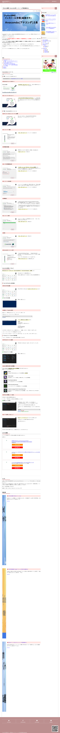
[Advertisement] (21, 53)
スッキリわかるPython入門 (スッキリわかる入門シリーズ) (23, 462)
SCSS (45, 50)
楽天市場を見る (17, 447)
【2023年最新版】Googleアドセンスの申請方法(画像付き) (18, 569)
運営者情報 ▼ (54, 1)
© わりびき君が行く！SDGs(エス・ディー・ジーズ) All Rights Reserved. (14, 732)
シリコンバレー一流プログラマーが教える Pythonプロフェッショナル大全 (26, 452)
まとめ (4, 66)
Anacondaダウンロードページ (16, 78)
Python (45, 49)
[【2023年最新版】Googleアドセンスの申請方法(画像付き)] (4, 638)
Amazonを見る (17, 444)
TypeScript (46, 52)
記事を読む (8, 574)
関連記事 (4, 67)
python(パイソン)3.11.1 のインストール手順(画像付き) (17, 642)
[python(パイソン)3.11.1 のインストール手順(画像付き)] (4, 711)
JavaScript (46, 51)
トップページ (47, 1)
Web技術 (44, 48)
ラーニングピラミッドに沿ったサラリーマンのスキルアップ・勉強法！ (51, 20)
